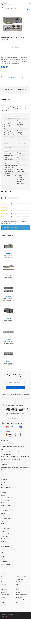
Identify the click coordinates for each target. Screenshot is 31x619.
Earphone (3, 503)
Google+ (19, 394)
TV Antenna (4, 541)
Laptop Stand (4, 515)
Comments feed (5, 564)
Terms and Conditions (22, 594)
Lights (3, 521)
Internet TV (4, 513)
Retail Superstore (20, 582)
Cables (3, 495)
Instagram (26, 394)
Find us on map (12, 418)
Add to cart (12, 77)
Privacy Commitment (21, 576)
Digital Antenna (5, 500)
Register (3, 556)
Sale (17, 584)
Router (3, 531)
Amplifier (3, 482)
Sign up (15, 387)
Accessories (4, 479)
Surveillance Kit (5, 539)
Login (2, 602)
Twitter (12, 394)
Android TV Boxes (6, 487)
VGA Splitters (15, 46)
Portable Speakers (6, 528)
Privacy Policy (19, 579)
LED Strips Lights (5, 518)
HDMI (2, 508)
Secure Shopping (20, 587)
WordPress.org (5, 566)
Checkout (3, 584)
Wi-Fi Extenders (5, 546)
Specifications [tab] (22, 89)
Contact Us (4, 592)
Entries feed (4, 561)
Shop (17, 589)
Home (2, 600)
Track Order (19, 597)
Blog (2, 579)
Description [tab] (8, 89)
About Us (3, 576)
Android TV (4, 485)
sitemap (18, 592)
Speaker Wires (4, 536)
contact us (4, 589)
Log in (2, 559)
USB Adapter (4, 544)
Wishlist (18, 605)
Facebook (5, 394)
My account (4, 605)
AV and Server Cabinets (7, 490)
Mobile (2, 523)
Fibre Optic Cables (6, 505)
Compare (3, 587)
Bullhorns (3, 492)
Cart (2, 582)
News (2, 526)
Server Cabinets (5, 533)
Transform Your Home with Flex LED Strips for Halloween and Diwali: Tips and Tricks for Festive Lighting (13, 446)
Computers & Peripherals (7, 497)
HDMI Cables (4, 510)
